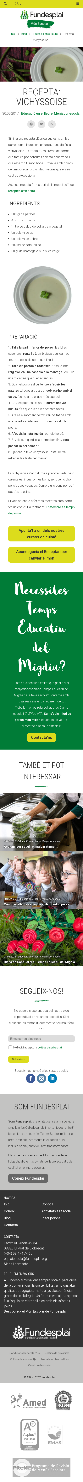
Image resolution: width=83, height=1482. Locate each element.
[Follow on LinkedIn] (52, 1078)
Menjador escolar (67, 113)
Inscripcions (51, 1218)
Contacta (11, 1225)
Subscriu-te (18, 1059)
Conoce (47, 1204)
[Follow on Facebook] (30, 1078)
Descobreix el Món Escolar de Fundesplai (35, 1311)
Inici (13, 33)
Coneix (9, 1211)
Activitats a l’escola (56, 1211)
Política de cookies (21, 1359)
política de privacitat (50, 1047)
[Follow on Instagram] (41, 1078)
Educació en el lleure (45, 33)
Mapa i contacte (16, 1264)
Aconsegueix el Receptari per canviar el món (41, 554)
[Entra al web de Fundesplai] (41, 1338)
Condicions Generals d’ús (24, 1353)
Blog (24, 33)
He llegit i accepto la (37, 1047)
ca (17, 4)
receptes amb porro (21, 191)
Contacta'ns (41, 737)
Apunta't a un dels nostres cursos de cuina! (41, 533)
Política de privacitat (57, 1353)
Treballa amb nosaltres (55, 1359)
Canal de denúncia (39, 1365)
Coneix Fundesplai (28, 1178)
